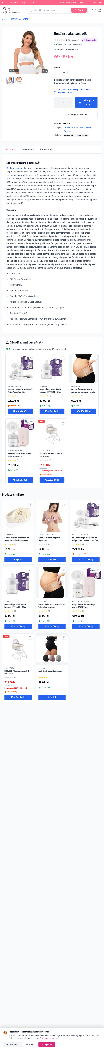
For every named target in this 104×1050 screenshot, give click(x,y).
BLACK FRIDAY (45, 451)
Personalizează (12, 1044)
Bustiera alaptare (14, 168)
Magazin (14, 2)
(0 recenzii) (74, 40)
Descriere (10, 149)
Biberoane (43, 386)
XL (64, 72)
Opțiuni (18, 560)
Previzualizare (19, 518)
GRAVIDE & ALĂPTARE (20, 19)
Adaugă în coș (88, 102)
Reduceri (41, 668)
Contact (32, 2)
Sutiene (67, 131)
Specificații (28, 149)
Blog (23, 2)
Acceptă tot (47, 1044)
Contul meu (97, 2)
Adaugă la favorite (77, 114)
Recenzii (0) (46, 149)
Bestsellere (75, 386)
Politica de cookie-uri (48, 1038)
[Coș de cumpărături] (100, 10)
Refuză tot (30, 1044)
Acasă (5, 2)
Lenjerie (88, 127)
